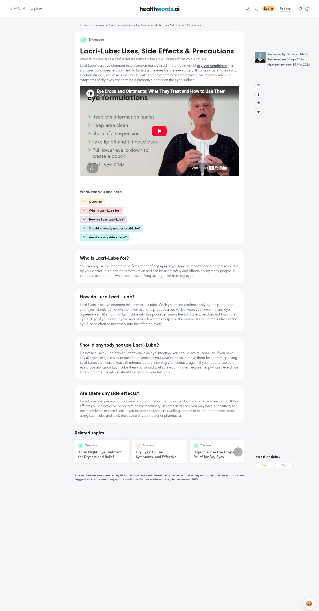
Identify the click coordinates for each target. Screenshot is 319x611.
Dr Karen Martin (297, 54)
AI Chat (19, 8)
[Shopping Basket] (256, 8)
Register (285, 8)
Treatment (98, 25)
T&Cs (195, 479)
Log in (268, 8)
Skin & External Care (120, 25)
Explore (36, 8)
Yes (265, 465)
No (283, 465)
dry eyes (160, 266)
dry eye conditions (212, 66)
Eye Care (141, 25)
